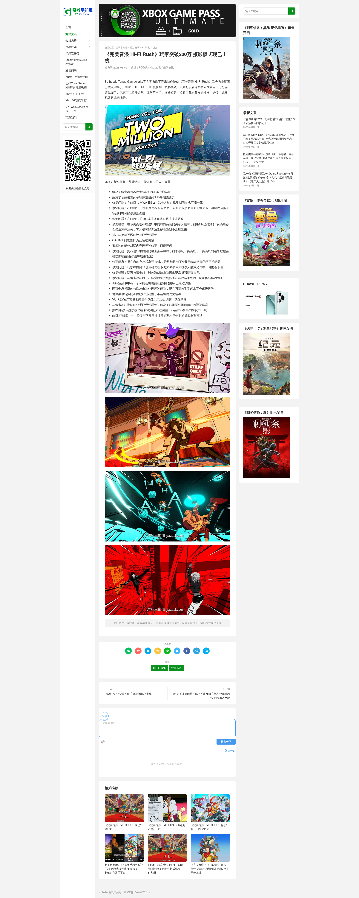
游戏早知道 (77, 11)
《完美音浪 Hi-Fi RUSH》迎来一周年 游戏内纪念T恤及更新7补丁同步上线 (210, 868)
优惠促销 (71, 47)
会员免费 (71, 40)
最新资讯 (134, 47)
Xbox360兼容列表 (76, 100)
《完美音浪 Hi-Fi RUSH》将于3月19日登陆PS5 (209, 827)
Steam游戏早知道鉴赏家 (76, 62)
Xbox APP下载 (74, 94)
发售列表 (71, 70)
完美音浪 (176, 668)
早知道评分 (72, 53)
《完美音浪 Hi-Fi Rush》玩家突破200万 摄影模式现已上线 (187, 623)
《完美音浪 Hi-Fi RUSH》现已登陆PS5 (124, 827)
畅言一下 (226, 741)
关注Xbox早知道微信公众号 (77, 109)
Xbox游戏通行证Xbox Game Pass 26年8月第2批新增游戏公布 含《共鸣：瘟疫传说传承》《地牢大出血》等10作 (268, 177)
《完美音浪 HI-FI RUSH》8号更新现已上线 (166, 827)
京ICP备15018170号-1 (137, 892)
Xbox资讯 (155, 67)
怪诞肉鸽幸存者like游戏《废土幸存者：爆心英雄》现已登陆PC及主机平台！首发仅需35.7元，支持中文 (268, 158)
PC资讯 (146, 47)
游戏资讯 (71, 34)
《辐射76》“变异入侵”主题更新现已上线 (128, 693)
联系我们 (71, 117)
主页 (68, 27)
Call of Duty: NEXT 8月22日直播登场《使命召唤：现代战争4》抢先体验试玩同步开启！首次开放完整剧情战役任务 (268, 138)
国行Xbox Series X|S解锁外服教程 (76, 85)
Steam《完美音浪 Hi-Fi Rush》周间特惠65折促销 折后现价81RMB (166, 868)
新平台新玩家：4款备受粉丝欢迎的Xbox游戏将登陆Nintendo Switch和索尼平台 (124, 868)
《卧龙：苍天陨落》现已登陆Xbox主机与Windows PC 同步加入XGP (200, 695)
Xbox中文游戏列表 (77, 77)
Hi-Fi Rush (159, 668)
